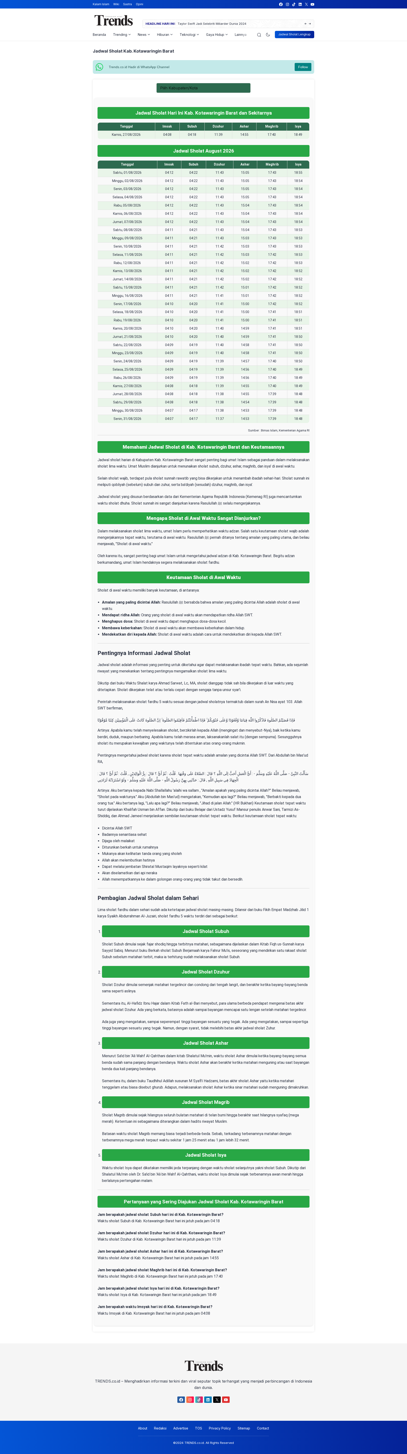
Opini (139, 4)
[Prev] (305, 24)
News (142, 35)
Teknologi (187, 35)
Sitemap (244, 1428)
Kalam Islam (101, 4)
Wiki (116, 4)
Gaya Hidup (215, 35)
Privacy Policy (220, 1428)
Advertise (180, 1428)
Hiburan (163, 35)
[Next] (310, 24)
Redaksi (160, 1428)
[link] (280, 4)
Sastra (127, 4)
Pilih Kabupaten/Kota (179, 88)
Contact (263, 1428)
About (142, 1428)
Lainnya (241, 35)
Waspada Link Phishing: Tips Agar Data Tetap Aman (264, 23)
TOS (198, 1428)
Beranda (99, 35)
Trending (120, 35)
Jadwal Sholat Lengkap (294, 34)
